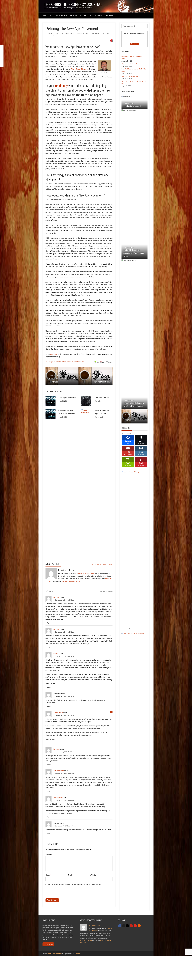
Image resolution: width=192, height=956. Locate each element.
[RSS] (139, 925)
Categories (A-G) (61, 15)
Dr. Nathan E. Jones (68, 33)
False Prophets (78, 362)
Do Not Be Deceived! (101, 397)
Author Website (95, 564)
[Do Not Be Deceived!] (86, 401)
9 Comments (95, 33)
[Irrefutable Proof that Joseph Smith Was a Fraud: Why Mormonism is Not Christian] (86, 484)
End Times (67, 362)
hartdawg (57, 597)
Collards (56, 653)
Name (48, 875)
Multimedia (98, 15)
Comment (49, 855)
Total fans (128, 433)
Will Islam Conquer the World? (131, 76)
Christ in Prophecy (86, 940)
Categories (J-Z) (75, 15)
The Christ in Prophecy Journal (73, 4)
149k (123, 433)
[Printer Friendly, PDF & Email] (102, 362)
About (51, 15)
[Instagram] (127, 925)
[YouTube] (135, 925)
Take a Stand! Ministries (79, 69)
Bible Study (87, 15)
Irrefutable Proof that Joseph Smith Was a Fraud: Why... (134, 253)
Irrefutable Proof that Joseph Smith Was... (101, 412)
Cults (59, 362)
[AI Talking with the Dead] (51, 401)
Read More (49, 944)
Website (93, 875)
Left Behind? (109, 15)
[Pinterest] (131, 925)
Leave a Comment (106, 592)
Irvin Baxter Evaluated (132, 105)
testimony (61, 85)
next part (53, 354)
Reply (49, 623)
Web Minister (58, 713)
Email (70, 875)
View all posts (107, 564)
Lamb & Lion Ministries (86, 573)
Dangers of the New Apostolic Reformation (66, 412)
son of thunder (59, 771)
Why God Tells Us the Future (130, 64)
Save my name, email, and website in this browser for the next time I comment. (75, 885)
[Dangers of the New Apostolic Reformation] (51, 414)
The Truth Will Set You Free (71, 581)
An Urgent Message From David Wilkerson (133, 418)
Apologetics (51, 362)
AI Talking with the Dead (67, 397)
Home (44, 15)
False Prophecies (83, 33)
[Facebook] (119, 925)
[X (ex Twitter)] (123, 925)
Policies (78, 954)
